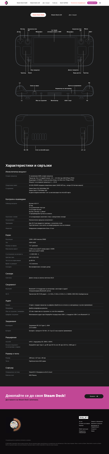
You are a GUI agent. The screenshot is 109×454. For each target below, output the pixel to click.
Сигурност (94, 429)
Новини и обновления (97, 421)
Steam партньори (83, 429)
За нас (80, 421)
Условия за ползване (84, 423)
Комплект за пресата (96, 423)
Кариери (81, 425)
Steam (92, 431)
